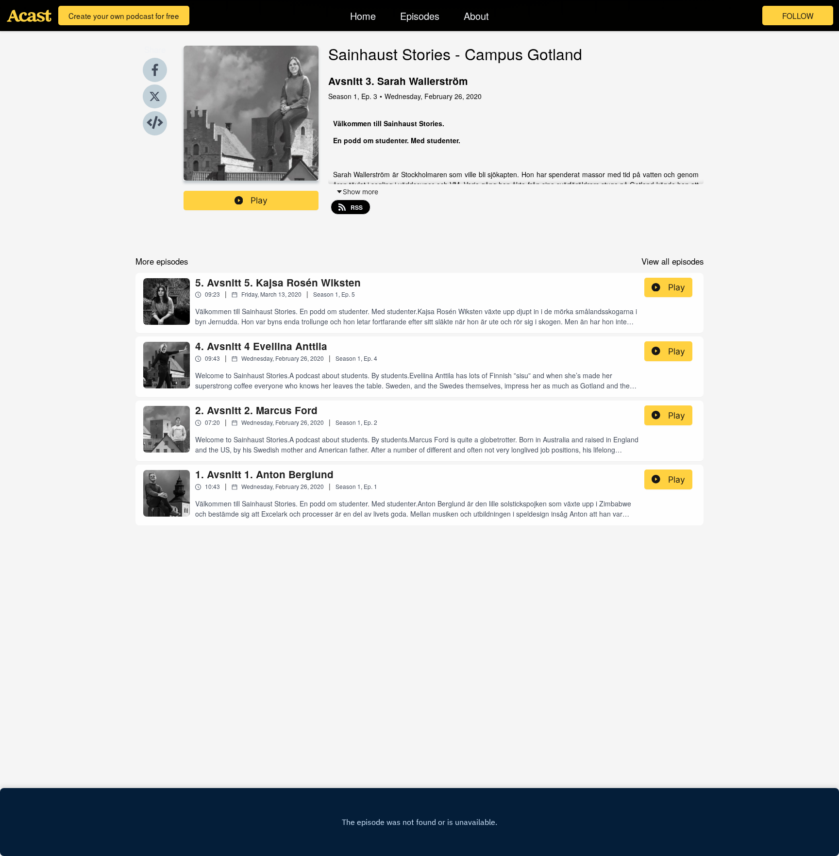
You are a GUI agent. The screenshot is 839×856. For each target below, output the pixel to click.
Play (259, 200)
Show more (360, 191)
